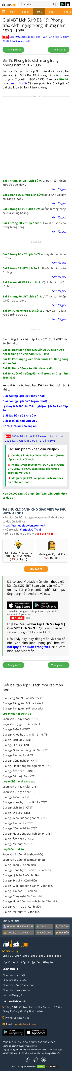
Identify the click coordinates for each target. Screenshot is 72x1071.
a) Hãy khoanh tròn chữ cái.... (34, 256)
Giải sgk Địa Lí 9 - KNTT (17, 745)
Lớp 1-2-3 (8, 955)
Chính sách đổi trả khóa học (18, 985)
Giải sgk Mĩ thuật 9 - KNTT (18, 776)
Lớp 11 (16, 962)
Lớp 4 (18, 955)
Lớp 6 (34, 955)
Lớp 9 (39, 11)
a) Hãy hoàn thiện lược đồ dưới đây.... (34, 182)
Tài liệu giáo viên (17, 932)
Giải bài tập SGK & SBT (20, 926)
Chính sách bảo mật (14, 975)
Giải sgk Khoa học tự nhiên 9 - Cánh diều (28, 870)
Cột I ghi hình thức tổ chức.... (34, 284)
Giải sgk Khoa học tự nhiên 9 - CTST (25, 802)
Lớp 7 (12, 11)
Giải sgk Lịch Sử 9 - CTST (17, 807)
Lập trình (36, 962)
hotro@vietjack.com (25, 1024)
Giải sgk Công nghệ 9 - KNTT (20, 760)
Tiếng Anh (48, 962)
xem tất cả (36, 569)
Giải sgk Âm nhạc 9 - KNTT (19, 771)
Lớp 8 (25, 11)
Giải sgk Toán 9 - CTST (16, 797)
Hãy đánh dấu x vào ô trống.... (34, 270)
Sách (43, 926)
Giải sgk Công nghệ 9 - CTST (20, 828)
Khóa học (46, 932)
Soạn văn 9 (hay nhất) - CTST (20, 786)
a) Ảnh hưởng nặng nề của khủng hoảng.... (34, 211)
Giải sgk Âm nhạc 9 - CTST (18, 839)
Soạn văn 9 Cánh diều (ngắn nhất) (24, 859)
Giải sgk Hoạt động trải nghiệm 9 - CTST (27, 833)
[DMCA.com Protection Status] (49, 1066)
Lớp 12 (25, 962)
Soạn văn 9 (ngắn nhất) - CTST (21, 792)
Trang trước (14, 49)
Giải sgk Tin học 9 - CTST (18, 823)
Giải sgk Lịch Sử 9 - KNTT (18, 740)
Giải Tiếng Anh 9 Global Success (22, 698)
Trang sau (57, 49)
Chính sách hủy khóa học (17, 990)
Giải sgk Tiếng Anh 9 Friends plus (23, 708)
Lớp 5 (26, 955)
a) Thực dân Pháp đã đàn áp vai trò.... (34, 298)
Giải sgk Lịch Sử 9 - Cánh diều (21, 875)
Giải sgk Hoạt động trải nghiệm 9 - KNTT (28, 766)
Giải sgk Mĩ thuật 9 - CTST (18, 844)
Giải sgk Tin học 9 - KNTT (18, 755)
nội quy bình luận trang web (29, 647)
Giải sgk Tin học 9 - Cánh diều (21, 891)
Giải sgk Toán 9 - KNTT (16, 729)
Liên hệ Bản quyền (13, 995)
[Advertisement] (36, 137)
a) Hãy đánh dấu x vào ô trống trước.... (34, 312)
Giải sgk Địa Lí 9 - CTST (16, 813)
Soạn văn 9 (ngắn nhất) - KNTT (21, 724)
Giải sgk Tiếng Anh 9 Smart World (23, 703)
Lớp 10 (53, 11)
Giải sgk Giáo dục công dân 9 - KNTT (25, 750)
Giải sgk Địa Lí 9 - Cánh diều (20, 880)
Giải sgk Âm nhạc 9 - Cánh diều (22, 906)
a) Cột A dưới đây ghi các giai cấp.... (34, 197)
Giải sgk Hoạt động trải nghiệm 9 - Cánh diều (31, 901)
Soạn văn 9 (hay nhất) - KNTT (21, 719)
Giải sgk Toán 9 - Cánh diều (19, 865)
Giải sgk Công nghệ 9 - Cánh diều (23, 896)
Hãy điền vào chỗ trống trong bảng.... (34, 225)
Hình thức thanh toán (15, 980)
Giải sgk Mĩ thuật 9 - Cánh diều (22, 912)
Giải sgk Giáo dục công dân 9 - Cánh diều (28, 886)
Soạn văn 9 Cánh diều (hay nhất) (23, 854)
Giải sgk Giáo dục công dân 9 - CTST (25, 818)
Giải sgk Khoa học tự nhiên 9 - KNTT (25, 734)
